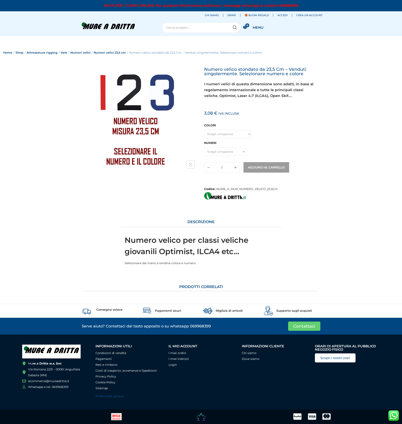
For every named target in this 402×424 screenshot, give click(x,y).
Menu (258, 28)
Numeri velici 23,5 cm (110, 52)
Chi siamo (212, 15)
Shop (19, 52)
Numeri (210, 143)
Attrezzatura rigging (42, 52)
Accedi (282, 15)
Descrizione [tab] (201, 222)
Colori (210, 125)
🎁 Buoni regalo (257, 15)
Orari (231, 15)
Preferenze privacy (109, 396)
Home (7, 52)
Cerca (235, 28)
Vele (64, 52)
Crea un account (309, 15)
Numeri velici (80, 52)
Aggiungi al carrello (266, 167)
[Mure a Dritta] (225, 195)
